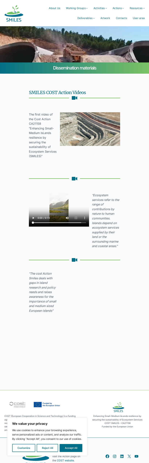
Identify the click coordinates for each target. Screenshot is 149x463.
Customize (23, 447)
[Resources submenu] (144, 8)
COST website (65, 460)
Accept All (71, 447)
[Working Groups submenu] (87, 8)
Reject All (47, 447)
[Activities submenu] (106, 8)
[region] (47, 437)
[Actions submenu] (123, 8)
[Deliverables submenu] (94, 18)
